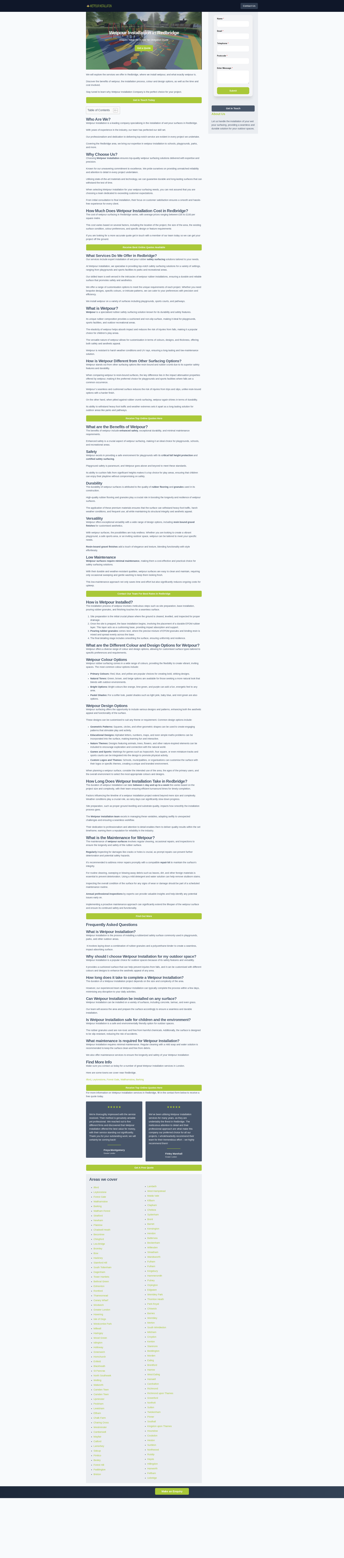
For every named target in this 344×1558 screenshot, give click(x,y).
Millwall (97, 1328)
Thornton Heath (155, 1299)
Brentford (152, 1365)
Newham (98, 1220)
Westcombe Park (103, 1323)
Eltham (97, 1413)
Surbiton (151, 1445)
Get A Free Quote (144, 1167)
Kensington (153, 1228)
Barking (140, 1079)
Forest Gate (113, 1079)
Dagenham (99, 1272)
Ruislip (150, 1454)
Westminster (100, 1427)
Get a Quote (144, 48)
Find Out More (144, 916)
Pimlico (97, 1455)
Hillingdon (152, 1463)
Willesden (152, 1247)
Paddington (99, 1469)
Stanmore (152, 1346)
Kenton (151, 1341)
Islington (98, 1342)
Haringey (98, 1333)
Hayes (150, 1459)
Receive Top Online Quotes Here (144, 418)
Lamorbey (99, 1446)
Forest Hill (99, 1465)
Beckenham (153, 1242)
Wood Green (100, 1338)
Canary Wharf (101, 1300)
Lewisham (99, 1408)
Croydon (151, 1337)
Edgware (152, 1289)
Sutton (150, 1407)
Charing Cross (101, 1422)
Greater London (102, 1309)
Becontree (99, 1234)
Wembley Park (155, 1294)
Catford (97, 1441)
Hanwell (151, 1379)
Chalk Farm (100, 1418)
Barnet (150, 1224)
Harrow (151, 1369)
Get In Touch (233, 108)
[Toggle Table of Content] (114, 110)
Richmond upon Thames (160, 1393)
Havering (98, 1314)
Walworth (98, 1385)
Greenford (152, 1398)
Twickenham (153, 1412)
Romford (98, 1291)
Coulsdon (152, 1435)
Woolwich (99, 1305)
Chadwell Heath (102, 1229)
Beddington (153, 1351)
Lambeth (152, 1186)
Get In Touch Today (144, 100)
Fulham (151, 1261)
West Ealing (153, 1374)
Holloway (98, 1347)
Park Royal (153, 1304)
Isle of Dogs (100, 1319)
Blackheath (99, 1366)
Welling (97, 1380)
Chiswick (152, 1308)
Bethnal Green (101, 1281)
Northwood (153, 1449)
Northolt (151, 1402)
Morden (151, 1355)
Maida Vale (153, 1195)
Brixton (97, 1474)
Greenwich (99, 1352)
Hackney (98, 1258)
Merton (151, 1322)
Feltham (151, 1473)
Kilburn (151, 1200)
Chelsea (151, 1210)
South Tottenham (102, 1267)
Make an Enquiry (172, 1491)
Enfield (97, 1361)
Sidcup (97, 1450)
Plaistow (98, 1225)
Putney (151, 1280)
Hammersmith (154, 1275)
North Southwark (102, 1375)
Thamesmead (101, 1295)
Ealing (150, 1360)
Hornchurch (100, 1356)
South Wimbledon (156, 1327)
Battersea (152, 1238)
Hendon (151, 1233)
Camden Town (101, 1389)
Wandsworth (153, 1257)
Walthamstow (128, 1079)
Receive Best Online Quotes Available (144, 247)
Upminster (99, 1399)
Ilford (88, 1079)
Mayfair (97, 1436)
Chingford (99, 1239)
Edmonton (99, 1286)
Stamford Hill (100, 1262)
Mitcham (151, 1332)
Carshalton (153, 1384)
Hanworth (152, 1468)
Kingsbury (152, 1271)
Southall (151, 1421)
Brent (150, 1219)
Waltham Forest (102, 1211)
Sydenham (153, 1214)
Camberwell (100, 1432)
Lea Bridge (99, 1244)
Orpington (152, 1285)
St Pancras (99, 1370)
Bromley (98, 1248)
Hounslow (152, 1431)
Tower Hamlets (101, 1276)
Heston (151, 1440)
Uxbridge (152, 1478)
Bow (96, 1253)
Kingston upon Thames (159, 1426)
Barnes (151, 1313)
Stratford (98, 1215)
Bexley (97, 1460)
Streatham (152, 1252)
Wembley (152, 1318)
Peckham (98, 1403)
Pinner (150, 1416)
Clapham (152, 1205)
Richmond (152, 1388)
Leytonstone (99, 1079)
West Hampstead (156, 1191)
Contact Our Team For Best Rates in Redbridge (143, 593)
